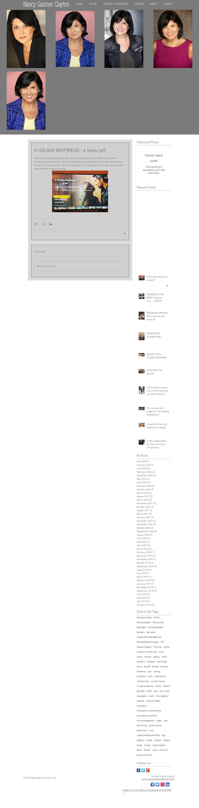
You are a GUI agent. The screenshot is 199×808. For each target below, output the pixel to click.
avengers (151, 661)
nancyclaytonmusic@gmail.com (158, 779)
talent (139, 750)
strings (147, 745)
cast (149, 671)
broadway (141, 671)
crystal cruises (158, 681)
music (151, 696)
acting (166, 647)
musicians (141, 706)
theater (147, 750)
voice (154, 750)
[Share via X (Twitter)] (43, 224)
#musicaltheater (155, 627)
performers (142, 730)
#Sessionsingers (144, 617)
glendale (141, 691)
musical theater (153, 701)
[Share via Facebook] (35, 224)
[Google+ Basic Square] (148, 770)
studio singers (159, 745)
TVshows (157, 647)
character (141, 676)
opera (159, 720)
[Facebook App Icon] (153, 784)
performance (155, 725)
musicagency (162, 696)
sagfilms (141, 740)
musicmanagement (146, 720)
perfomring (142, 725)
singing (166, 740)
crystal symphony (145, 686)
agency (156, 657)
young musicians (144, 755)
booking (164, 666)
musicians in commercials (149, 711)
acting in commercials (147, 652)
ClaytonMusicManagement (149, 637)
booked (155, 666)
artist (164, 657)
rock (151, 730)
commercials (143, 681)
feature (166, 686)
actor (161, 652)
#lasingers (141, 627)
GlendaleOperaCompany (148, 642)
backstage (162, 661)
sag (163, 735)
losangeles (142, 696)
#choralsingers (144, 622)
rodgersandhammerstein (148, 735)
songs (139, 745)
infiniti (149, 691)
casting (156, 671)
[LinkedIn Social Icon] (167, 784)
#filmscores (158, 622)
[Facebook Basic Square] (138, 770)
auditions (141, 661)
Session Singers (144, 647)
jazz (156, 691)
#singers (141, 632)
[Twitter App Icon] (158, 784)
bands (139, 666)
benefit (147, 666)
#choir (157, 617)
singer (149, 740)
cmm (150, 676)
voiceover (163, 750)
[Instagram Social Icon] (162, 784)
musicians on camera (147, 715)
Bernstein (151, 632)
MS (162, 642)
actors (140, 657)
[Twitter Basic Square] (143, 770)
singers (157, 740)
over (166, 720)
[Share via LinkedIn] (50, 224)
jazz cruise (164, 691)
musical (140, 701)
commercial (160, 676)
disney (158, 686)
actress (147, 657)
